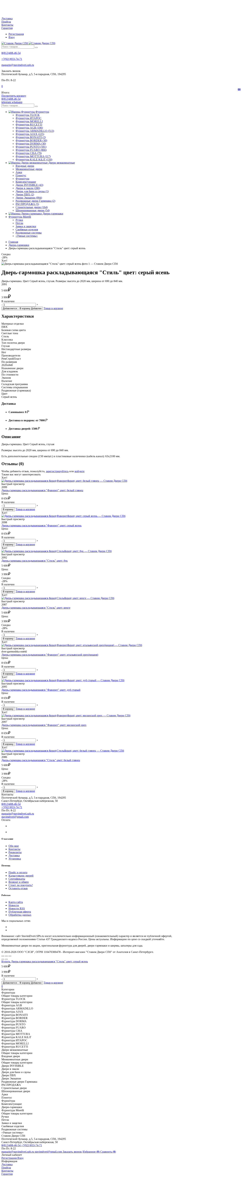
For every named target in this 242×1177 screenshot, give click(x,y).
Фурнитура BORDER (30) (31, 140)
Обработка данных (20, 914)
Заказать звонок (72, 1151)
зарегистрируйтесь (57, 471)
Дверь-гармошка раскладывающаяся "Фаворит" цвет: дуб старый (40, 689)
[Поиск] (36, 47)
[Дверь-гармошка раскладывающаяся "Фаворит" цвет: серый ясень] (121, 516)
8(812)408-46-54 (11, 52)
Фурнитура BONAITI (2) (31, 137)
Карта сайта (16, 902)
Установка (15, 858)
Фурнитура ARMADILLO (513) (35, 130)
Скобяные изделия (27, 229)
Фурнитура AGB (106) (29, 127)
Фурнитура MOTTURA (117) (33, 156)
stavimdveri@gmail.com (15, 816)
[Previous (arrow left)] (2, 959)
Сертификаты (17, 878)
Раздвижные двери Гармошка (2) (35, 200)
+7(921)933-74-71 (11, 58)
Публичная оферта (20, 911)
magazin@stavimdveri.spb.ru (17, 64)
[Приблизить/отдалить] (10, 956)
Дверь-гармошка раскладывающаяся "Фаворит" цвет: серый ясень (41, 525)
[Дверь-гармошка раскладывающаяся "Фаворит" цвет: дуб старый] (121, 680)
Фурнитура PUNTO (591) (31, 146)
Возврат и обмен (19, 881)
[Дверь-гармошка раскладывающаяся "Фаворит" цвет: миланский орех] (121, 715)
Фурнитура (22, 178)
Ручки (19, 219)
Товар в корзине (53, 308)
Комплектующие (26, 181)
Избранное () (91, 1151)
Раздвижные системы (29, 232)
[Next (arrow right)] (6, 959)
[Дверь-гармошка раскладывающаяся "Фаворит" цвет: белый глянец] (121, 480)
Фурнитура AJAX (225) (30, 134)
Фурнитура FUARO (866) (31, 149)
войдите (80, 471)
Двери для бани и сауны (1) (32, 191)
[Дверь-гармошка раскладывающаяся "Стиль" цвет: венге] (121, 598)
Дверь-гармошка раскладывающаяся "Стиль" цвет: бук (34, 560)
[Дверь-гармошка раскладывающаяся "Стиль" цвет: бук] (121, 551)
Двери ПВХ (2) (25, 194)
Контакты (7, 24)
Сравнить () (108, 1151)
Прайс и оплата (18, 872)
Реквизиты (15, 852)
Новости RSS (17, 908)
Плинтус (21, 175)
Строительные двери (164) (32, 207)
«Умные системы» (27, 235)
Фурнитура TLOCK (28, 114)
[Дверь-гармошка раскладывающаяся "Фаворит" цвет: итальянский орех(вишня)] (121, 645)
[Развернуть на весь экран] (6, 956)
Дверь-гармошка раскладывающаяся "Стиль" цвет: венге (35, 607)
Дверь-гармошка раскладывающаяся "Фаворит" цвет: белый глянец (42, 490)
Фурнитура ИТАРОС (28, 118)
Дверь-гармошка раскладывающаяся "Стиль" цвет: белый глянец (40, 760)
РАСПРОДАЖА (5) (27, 204)
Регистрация (16, 34)
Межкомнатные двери (29, 169)
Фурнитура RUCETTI (29, 124)
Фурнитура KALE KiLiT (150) (34, 159)
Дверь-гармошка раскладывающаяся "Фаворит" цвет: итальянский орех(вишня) (49, 654)
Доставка (7, 18)
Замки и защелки (26, 226)
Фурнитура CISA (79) (29, 153)
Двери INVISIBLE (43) (29, 184)
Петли (19, 223)
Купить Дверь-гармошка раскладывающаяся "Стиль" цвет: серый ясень (44, 961)
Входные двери (25, 165)
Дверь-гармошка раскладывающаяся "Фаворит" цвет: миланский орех (43, 725)
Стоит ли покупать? (21, 885)
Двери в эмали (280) (28, 188)
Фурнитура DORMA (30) (31, 143)
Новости (14, 905)
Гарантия (7, 28)
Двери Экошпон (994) (29, 197)
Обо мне (14, 845)
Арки (19, 172)
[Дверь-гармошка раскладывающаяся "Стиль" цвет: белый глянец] (121, 750)
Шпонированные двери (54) (33, 210)
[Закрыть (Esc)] (2, 956)
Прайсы (6, 21)
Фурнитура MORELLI (29, 121)
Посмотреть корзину (13, 95)
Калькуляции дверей (21, 875)
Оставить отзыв (18, 888)
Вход (12, 37)
